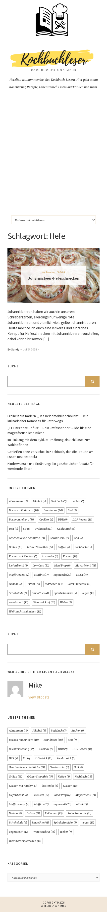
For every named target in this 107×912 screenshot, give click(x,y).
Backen (78, 501)
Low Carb (41, 565)
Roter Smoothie (79, 584)
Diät (13, 528)
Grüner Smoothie (40, 547)
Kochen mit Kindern (23, 556)
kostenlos (50, 556)
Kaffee (64, 547)
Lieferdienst (18, 565)
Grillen (15, 547)
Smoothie (40, 593)
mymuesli (62, 574)
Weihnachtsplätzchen (25, 611)
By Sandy (13, 349)
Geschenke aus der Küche (27, 538)
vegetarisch (19, 602)
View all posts (39, 697)
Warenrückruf (44, 602)
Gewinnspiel (59, 538)
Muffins (41, 574)
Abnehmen (18, 501)
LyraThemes (59, 906)
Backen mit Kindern (24, 510)
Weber (66, 602)
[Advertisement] (53, 152)
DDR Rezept (82, 519)
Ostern (33, 584)
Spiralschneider (65, 593)
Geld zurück (66, 528)
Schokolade (18, 593)
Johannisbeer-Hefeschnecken (53, 278)
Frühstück (44, 528)
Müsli (82, 574)
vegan (88, 593)
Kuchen (70, 556)
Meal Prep (62, 565)
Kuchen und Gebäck (54, 272)
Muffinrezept (19, 574)
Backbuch (59, 501)
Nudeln (15, 584)
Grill (78, 538)
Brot (72, 510)
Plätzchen (54, 584)
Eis (27, 528)
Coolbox (46, 519)
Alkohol (39, 501)
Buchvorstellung (22, 519)
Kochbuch (83, 547)
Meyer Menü (85, 565)
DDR (63, 519)
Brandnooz (53, 510)
